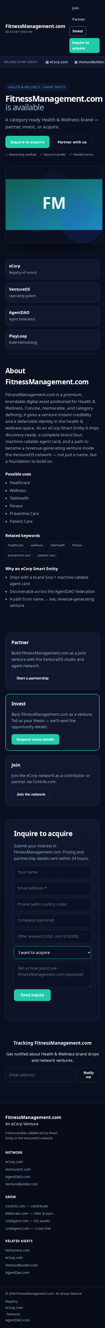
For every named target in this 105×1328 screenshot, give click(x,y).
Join (75, 8)
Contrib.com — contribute (26, 1206)
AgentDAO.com (17, 1176)
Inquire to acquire (80, 45)
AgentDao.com (17, 1272)
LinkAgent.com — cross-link (28, 1228)
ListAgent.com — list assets (27, 1220)
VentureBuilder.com (21, 1184)
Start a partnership (33, 678)
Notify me (89, 1075)
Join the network (31, 794)
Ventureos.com (17, 1250)
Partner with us (72, 141)
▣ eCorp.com (55, 62)
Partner (78, 19)
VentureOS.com (18, 1169)
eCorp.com (14, 1161)
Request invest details (35, 739)
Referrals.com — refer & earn (29, 1213)
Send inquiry (32, 995)
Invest (78, 31)
